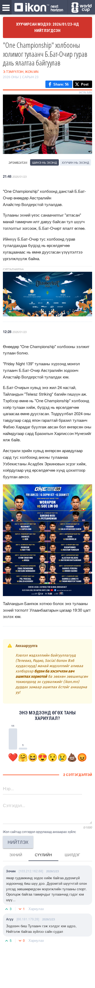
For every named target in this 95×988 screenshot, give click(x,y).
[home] (39, 7)
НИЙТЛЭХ (18, 842)
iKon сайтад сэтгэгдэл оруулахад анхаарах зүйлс (39, 831)
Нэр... (8, 788)
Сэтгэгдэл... (14, 805)
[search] (81, 7)
